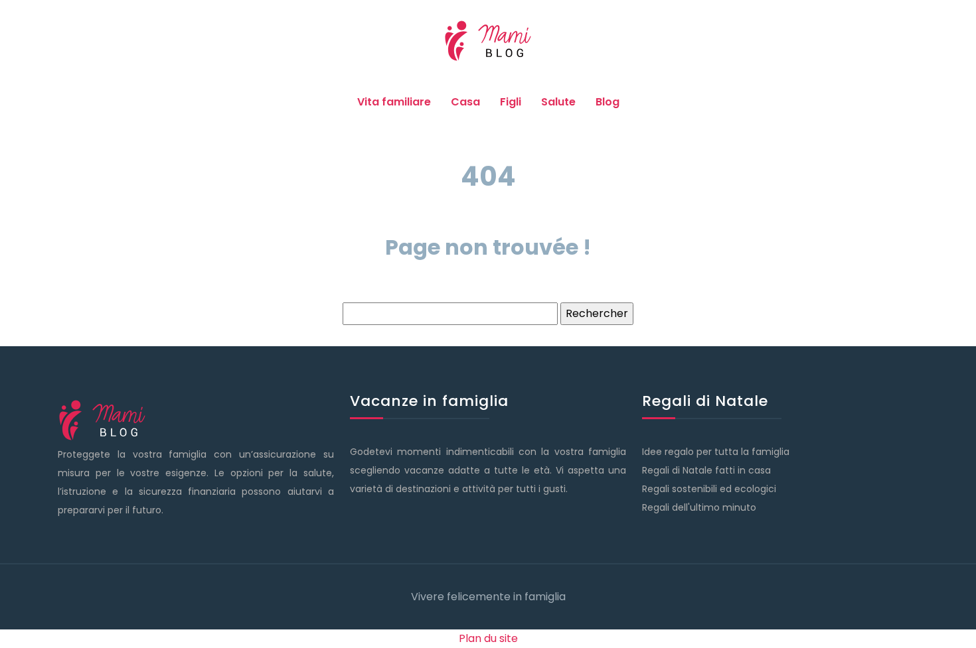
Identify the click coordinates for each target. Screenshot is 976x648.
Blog (607, 101)
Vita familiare (394, 101)
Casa (465, 101)
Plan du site (488, 638)
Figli (510, 101)
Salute (558, 101)
